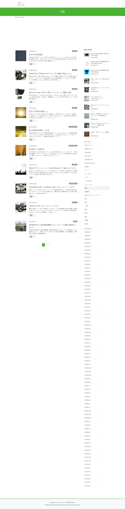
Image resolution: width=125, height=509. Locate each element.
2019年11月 (88, 371)
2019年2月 (87, 403)
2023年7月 (87, 268)
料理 (87, 206)
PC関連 (87, 166)
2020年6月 (87, 346)
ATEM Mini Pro (89, 159)
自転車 (86, 224)
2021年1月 (87, 321)
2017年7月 (87, 471)
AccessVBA (88, 152)
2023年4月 (87, 278)
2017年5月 (87, 478)
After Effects (73, 183)
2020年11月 (88, 328)
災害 (86, 216)
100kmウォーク (89, 145)
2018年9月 (87, 421)
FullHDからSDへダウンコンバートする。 (44, 206)
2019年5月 (87, 393)
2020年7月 (87, 343)
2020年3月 (87, 357)
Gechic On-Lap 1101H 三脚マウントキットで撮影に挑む (50, 92)
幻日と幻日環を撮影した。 (39, 111)
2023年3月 (87, 282)
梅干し (86, 213)
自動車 (86, 220)
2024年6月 (87, 246)
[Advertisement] (62, 31)
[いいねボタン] (31, 64)
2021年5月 (87, 307)
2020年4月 (87, 353)
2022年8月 (87, 289)
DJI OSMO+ (89, 181)
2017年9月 (87, 464)
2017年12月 (88, 453)
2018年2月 (87, 446)
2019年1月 (87, 407)
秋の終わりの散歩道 (36, 149)
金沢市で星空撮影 (36, 55)
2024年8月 (87, 243)
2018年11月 (88, 414)
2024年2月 (87, 257)
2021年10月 (88, 303)
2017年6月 (87, 475)
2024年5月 (87, 250)
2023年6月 (87, 271)
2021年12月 (88, 300)
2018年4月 (87, 439)
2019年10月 (88, 375)
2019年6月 (87, 389)
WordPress (53, 504)
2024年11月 (88, 239)
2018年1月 (87, 450)
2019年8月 (87, 382)
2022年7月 (87, 293)
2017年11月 (88, 457)
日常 (86, 202)
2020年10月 (88, 332)
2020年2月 (87, 361)
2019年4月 (87, 396)
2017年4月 (87, 482)
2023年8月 (87, 264)
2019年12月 (88, 368)
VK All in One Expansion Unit (73, 504)
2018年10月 (88, 418)
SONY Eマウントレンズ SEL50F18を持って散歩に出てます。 (53, 168)
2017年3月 (87, 486)
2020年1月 (87, 364)
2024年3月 (87, 253)
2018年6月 (87, 432)
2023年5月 (87, 275)
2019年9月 (87, 378)
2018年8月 (87, 425)
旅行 (86, 199)
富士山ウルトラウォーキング (92, 195)
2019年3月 (87, 400)
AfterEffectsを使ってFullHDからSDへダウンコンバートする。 (52, 187)
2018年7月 (87, 428)
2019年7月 (87, 385)
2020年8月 (87, 339)
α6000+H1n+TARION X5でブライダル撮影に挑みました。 (51, 73)
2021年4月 (87, 310)
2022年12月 (88, 285)
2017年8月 (87, 468)
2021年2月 (87, 318)
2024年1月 (87, 260)
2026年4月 (87, 232)
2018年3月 (87, 443)
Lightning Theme (62, 504)
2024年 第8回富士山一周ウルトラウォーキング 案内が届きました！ (100, 115)
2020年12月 (88, 325)
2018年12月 (88, 411)
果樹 (86, 209)
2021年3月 (87, 314)
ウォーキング (73, 126)
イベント (87, 170)
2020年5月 (87, 350)
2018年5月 (87, 436)
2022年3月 (87, 296)
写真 (75, 221)
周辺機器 (87, 191)
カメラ (74, 51)
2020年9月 (87, 335)
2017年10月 (88, 461)
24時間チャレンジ (89, 149)
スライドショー (89, 184)
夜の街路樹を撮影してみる (39, 130)
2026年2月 (87, 235)
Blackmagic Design (90, 163)
